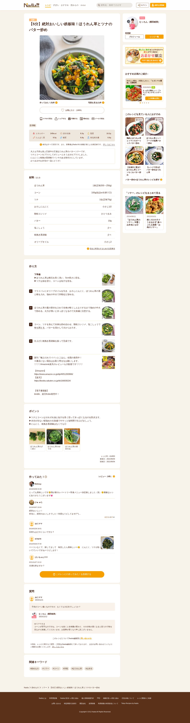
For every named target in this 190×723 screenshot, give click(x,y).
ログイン (144, 5)
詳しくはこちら (109, 144)
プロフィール (134, 37)
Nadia (26, 687)
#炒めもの (34, 669)
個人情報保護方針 (88, 698)
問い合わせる (86, 638)
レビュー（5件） (105, 476)
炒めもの (35, 687)
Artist (83, 5)
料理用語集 (53, 698)
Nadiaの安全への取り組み (69, 698)
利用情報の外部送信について (108, 703)
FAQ (98, 698)
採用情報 (92, 703)
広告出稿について (128, 698)
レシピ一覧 (154, 37)
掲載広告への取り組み (111, 698)
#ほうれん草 (77, 669)
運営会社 (82, 703)
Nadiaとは (42, 698)
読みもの (74, 5)
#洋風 (65, 669)
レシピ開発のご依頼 (144, 698)
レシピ (48, 5)
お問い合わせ (56, 703)
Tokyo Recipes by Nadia (129, 703)
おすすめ (65, 5)
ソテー (44, 687)
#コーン (56, 669)
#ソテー (46, 669)
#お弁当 (89, 669)
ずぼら (56, 5)
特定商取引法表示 (70, 703)
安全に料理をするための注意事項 (102, 249)
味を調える (39, 328)
